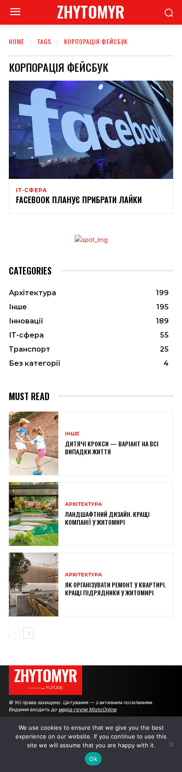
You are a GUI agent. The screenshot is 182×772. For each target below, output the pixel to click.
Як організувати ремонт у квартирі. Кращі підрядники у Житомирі (115, 588)
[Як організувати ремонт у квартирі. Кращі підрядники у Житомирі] (33, 584)
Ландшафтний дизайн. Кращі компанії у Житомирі (107, 518)
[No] (171, 744)
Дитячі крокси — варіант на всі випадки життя (112, 447)
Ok (93, 758)
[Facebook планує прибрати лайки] (91, 130)
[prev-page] (14, 633)
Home (16, 41)
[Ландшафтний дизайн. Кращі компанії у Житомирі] (33, 514)
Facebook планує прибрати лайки (79, 199)
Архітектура (83, 504)
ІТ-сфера (31, 190)
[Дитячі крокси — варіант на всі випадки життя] (33, 443)
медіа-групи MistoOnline (88, 709)
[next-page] (28, 633)
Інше (72, 433)
